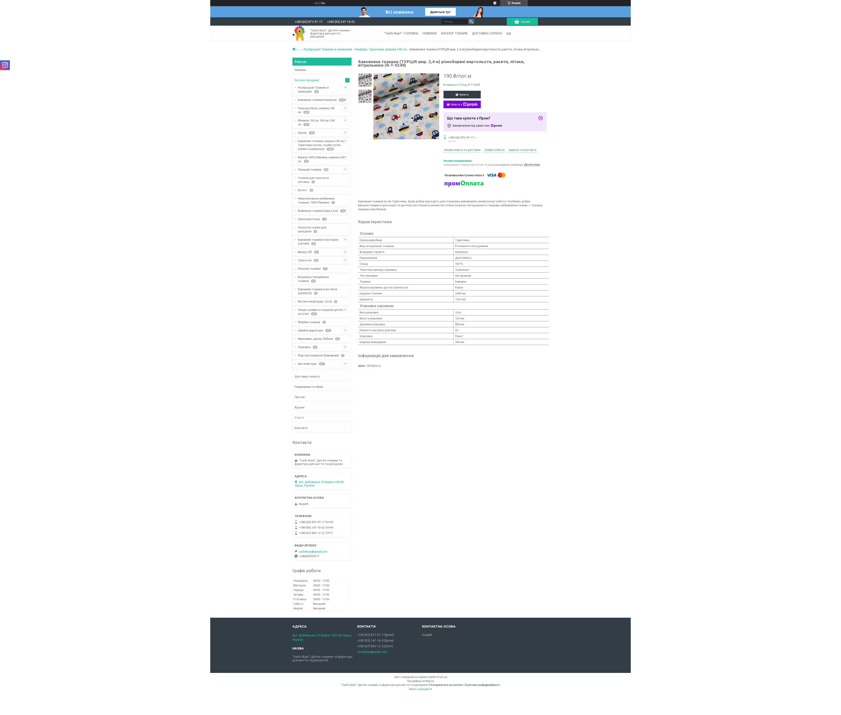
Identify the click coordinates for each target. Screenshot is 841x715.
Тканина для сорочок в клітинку (313, 179)
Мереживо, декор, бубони (315, 338)
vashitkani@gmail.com (313, 551)
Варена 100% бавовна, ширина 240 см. (321, 159)
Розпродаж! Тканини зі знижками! (328, 49)
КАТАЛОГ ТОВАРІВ (454, 33)
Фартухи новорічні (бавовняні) (318, 355)
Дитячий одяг (307, 363)
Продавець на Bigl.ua (420, 680)
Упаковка (304, 347)
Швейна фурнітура (310, 330)
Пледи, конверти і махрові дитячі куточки (320, 311)
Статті (299, 417)
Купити (464, 94)
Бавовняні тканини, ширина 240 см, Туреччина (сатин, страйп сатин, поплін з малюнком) (321, 144)
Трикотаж (305, 260)
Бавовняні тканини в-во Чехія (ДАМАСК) (317, 291)
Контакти (301, 427)
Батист (302, 190)
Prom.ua (442, 677)
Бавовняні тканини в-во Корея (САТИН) (318, 241)
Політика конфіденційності (482, 684)
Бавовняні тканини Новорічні (317, 99)
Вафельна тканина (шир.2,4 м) (318, 210)
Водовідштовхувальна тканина (313, 278)
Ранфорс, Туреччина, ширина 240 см (380, 49)
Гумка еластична (309, 219)
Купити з (456, 104)
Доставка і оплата (307, 376)
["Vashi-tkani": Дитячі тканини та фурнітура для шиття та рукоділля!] (298, 33)
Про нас (300, 396)
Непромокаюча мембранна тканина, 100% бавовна (316, 200)
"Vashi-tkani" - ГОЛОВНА (401, 33)
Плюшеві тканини (310, 169)
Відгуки (299, 407)
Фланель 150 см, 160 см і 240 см (316, 122)
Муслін (302, 132)
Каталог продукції (307, 80)
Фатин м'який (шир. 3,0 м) (315, 301)
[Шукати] (471, 21)
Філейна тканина (309, 322)
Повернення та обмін (309, 386)
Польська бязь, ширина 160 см (316, 110)
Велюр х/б (305, 251)
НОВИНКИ (430, 33)
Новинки (300, 69)
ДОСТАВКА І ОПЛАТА (487, 33)
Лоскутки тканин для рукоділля (312, 229)
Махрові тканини (309, 268)
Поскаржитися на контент (446, 684)
